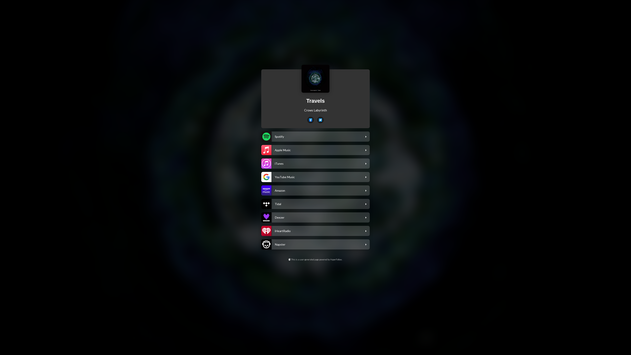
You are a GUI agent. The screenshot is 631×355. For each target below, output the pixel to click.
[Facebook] (310, 120)
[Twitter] (320, 120)
